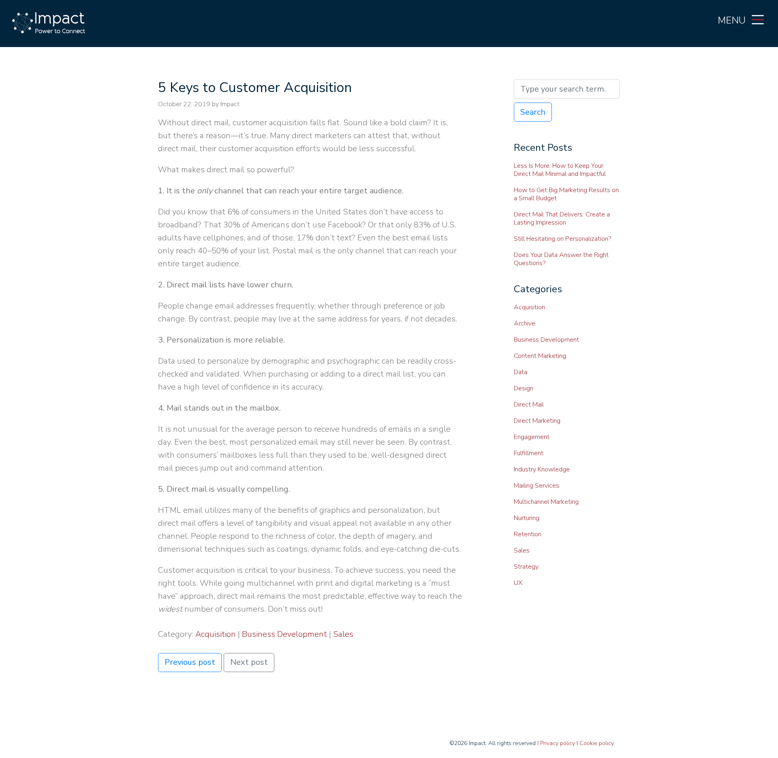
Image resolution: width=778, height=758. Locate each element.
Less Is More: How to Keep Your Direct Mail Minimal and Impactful (560, 169)
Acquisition (215, 634)
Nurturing (526, 518)
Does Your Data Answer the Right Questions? (561, 259)
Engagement (531, 437)
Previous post (190, 662)
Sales (343, 634)
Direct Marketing (537, 420)
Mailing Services (536, 485)
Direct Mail (529, 404)
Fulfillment (528, 453)
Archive (524, 323)
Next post (249, 662)
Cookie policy (596, 743)
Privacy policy (557, 743)
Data (520, 372)
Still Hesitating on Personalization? (562, 238)
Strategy (526, 566)
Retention (527, 534)
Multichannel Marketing (546, 501)
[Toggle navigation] (758, 19)
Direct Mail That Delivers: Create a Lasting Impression (562, 218)
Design (523, 388)
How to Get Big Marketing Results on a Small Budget (566, 194)
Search (532, 112)
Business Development (284, 634)
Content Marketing (540, 355)
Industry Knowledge (542, 469)
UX (518, 582)
